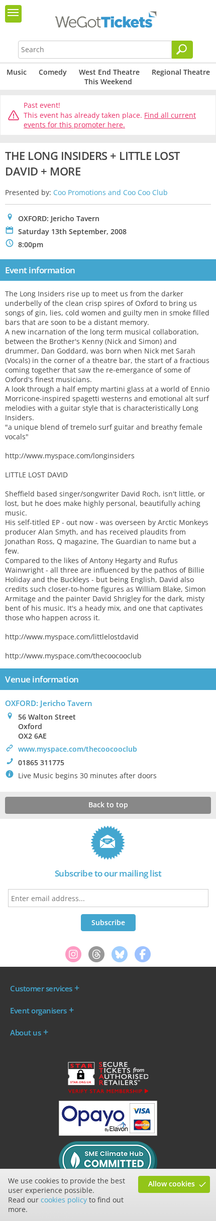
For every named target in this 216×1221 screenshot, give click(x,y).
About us (25, 1032)
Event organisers (38, 1010)
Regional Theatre (181, 72)
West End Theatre (109, 72)
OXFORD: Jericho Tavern (48, 703)
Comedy (53, 72)
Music (17, 72)
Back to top (108, 804)
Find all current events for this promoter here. (110, 120)
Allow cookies (171, 1183)
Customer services (41, 988)
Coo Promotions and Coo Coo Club (110, 192)
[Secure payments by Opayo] (108, 1133)
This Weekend (108, 81)
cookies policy (64, 1199)
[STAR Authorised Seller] (108, 1092)
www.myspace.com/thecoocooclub (77, 749)
